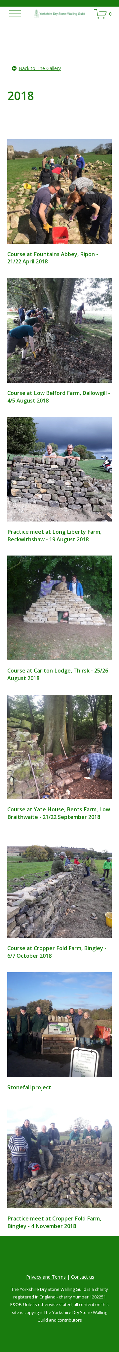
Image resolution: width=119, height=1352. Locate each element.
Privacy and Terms (46, 1277)
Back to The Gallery (40, 68)
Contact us (82, 1277)
